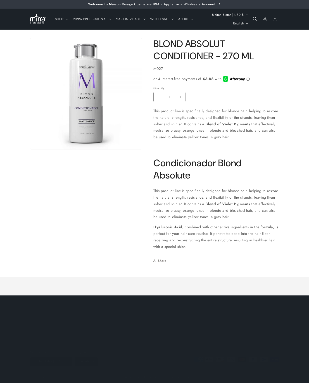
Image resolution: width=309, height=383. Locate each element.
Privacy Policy (157, 326)
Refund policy (109, 377)
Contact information (180, 377)
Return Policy (132, 326)
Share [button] (162, 260)
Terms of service (153, 377)
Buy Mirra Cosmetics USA (56, 377)
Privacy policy (131, 377)
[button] (61, 19)
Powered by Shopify (85, 377)
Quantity (158, 88)
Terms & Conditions (186, 326)
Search (113, 326)
